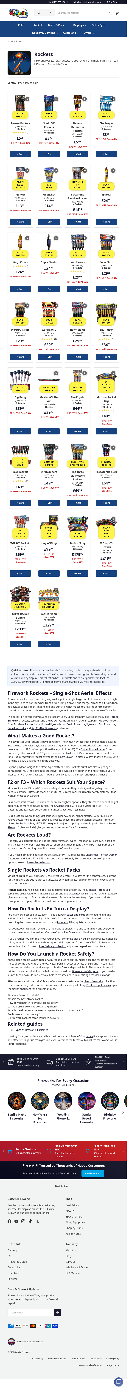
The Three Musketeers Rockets (77, 475)
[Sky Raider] (106, 312)
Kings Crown (20, 262)
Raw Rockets (20, 472)
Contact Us (14, 1267)
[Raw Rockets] (20, 454)
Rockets (38, 25)
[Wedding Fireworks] (63, 1101)
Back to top (61, 1186)
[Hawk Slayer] (77, 312)
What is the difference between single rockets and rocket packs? (45, 1010)
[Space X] (106, 177)
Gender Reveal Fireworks (86, 1118)
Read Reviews (93, 1173)
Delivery (12, 1250)
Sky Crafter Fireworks (44, 728)
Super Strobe (49, 262)
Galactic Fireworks (22, 1352)
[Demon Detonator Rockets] (77, 106)
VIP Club (71, 1261)
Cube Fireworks (17, 728)
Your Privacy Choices (57, 1358)
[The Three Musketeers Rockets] (77, 454)
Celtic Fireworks (76, 724)
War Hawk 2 (49, 329)
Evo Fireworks (107, 724)
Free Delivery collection (52, 946)
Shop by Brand (74, 1228)
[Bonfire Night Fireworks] (17, 1101)
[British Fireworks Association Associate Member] (11, 1342)
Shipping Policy (112, 1358)
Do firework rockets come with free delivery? (34, 1018)
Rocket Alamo (49, 614)
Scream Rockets (20, 123)
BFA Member (73, 1273)
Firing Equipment (76, 1222)
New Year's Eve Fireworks (40, 1118)
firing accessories (92, 975)
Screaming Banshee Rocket (78, 196)
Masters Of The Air (49, 399)
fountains (62, 922)
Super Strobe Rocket (93, 749)
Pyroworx (92, 724)
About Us (71, 1250)
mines (89, 1036)
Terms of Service (78, 1358)
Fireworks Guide (17, 1261)
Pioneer (20, 194)
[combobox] (68, 12)
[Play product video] (27, 99)
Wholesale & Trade (77, 1267)
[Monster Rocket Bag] (106, 380)
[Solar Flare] (106, 245)
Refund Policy (95, 1358)
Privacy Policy (37, 1358)
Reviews (12, 1278)
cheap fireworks (93, 981)
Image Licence (113, 1365)
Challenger (106, 123)
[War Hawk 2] (49, 312)
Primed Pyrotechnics (53, 724)
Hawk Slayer (77, 329)
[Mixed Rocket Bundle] (20, 597)
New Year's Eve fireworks (65, 932)
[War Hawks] (77, 245)
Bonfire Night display (98, 985)
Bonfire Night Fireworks (17, 1116)
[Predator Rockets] (106, 454)
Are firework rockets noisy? (23, 1014)
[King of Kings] (49, 526)
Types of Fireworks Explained (31, 1030)
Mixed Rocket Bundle (20, 615)
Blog (68, 1256)
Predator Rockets (106, 472)
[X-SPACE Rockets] (20, 526)
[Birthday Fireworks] (110, 1101)
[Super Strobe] (49, 245)
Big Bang (20, 397)
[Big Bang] (20, 380)
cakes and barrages (78, 914)
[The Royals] (77, 380)
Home (10, 41)
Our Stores (14, 1273)
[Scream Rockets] (20, 106)
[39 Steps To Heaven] (106, 526)
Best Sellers (72, 1205)
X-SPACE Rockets (20, 543)
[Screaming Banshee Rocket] (77, 177)
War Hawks (78, 262)
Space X (106, 194)
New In (70, 1211)
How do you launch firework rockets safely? (33, 1002)
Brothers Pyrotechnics (27, 724)
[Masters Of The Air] (49, 380)
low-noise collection (38, 862)
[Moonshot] (49, 177)
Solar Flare (106, 262)
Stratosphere (49, 472)
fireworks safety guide (85, 971)
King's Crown (65, 757)
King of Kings (49, 543)
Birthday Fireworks (110, 1116)
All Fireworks (73, 1233)
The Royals (77, 397)
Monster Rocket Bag (106, 399)
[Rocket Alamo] (49, 597)
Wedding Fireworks (63, 1116)
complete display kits (74, 938)
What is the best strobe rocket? (26, 999)
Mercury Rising (20, 329)
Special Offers (74, 1216)
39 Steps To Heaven (106, 545)
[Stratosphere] (49, 454)
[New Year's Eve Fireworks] (40, 1101)
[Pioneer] (20, 177)
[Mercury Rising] (20, 312)
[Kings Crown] (20, 245)
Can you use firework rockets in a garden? (32, 1006)
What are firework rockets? (23, 995)
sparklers (25, 989)
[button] (118, 1382)
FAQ (10, 1256)
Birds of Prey (77, 543)
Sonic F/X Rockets (49, 125)
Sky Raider (106, 329)
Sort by (12, 83)
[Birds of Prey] (77, 526)
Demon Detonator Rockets (77, 127)
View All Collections (63, 1085)
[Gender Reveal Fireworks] (87, 1101)
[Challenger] (106, 106)
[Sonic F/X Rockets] (49, 106)
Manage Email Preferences (90, 1365)
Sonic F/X (30, 858)
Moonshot (49, 194)
